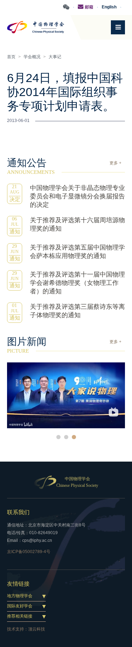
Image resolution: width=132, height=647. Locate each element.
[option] (66, 395)
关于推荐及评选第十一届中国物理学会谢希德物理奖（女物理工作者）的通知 (77, 283)
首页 (11, 56)
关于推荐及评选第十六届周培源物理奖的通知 (77, 224)
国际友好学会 (19, 606)
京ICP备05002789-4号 (28, 551)
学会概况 (32, 56)
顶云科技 (36, 629)
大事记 (55, 56)
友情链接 (18, 584)
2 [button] (66, 437)
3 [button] (74, 437)
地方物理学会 (19, 595)
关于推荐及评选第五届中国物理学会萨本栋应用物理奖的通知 (77, 251)
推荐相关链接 (19, 616)
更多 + (115, 163)
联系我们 (18, 512)
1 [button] (58, 437)
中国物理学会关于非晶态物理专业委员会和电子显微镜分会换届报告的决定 (77, 196)
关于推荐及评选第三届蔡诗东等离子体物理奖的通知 (77, 311)
